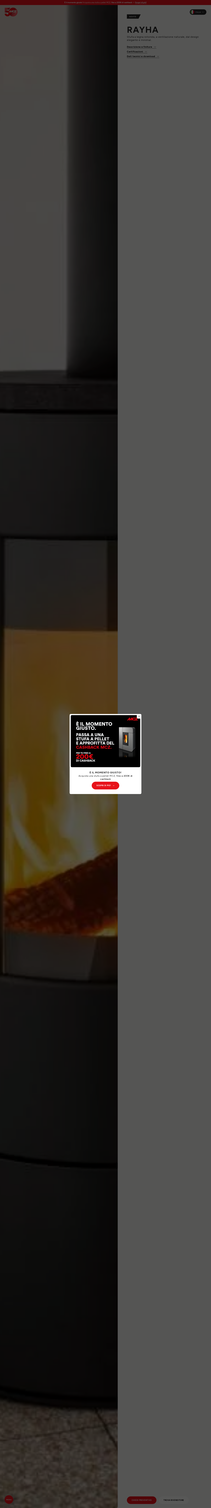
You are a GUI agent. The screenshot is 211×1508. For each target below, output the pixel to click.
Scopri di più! (103, 785)
